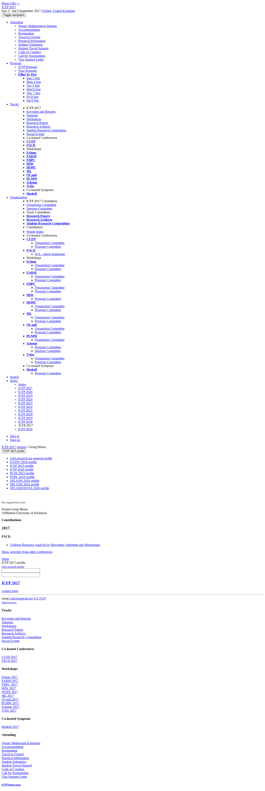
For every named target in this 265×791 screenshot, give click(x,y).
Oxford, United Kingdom (58, 11)
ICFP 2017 (9, 447)
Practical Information (32, 41)
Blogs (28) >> (11, 3)
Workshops (33, 119)
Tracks (14, 104)
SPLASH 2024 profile (24, 484)
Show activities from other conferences (27, 552)
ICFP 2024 (25, 399)
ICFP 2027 (25, 388)
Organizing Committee (41, 205)
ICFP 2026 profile (22, 469)
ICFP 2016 (25, 429)
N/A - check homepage (50, 254)
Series (22, 384)
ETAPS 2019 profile (23, 462)
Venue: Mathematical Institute (37, 26)
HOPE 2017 (10, 692)
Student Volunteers (30, 44)
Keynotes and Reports (40, 111)
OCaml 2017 (10, 699)
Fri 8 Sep (32, 97)
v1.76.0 (40, 598)
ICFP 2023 (25, 403)
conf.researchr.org (21, 598)
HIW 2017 (9, 688)
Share (5, 559)
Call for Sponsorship (31, 56)
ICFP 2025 (25, 395)
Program (15, 63)
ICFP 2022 (25, 407)
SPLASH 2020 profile (24, 480)
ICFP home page (11, 784)
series (21, 447)
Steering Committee (39, 208)
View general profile (13, 566)
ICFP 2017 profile (13, 451)
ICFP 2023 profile (22, 466)
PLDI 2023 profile (22, 473)
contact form (10, 591)
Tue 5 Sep (33, 85)
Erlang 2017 (10, 677)
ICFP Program (27, 67)
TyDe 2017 (9, 710)
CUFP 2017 (9, 657)
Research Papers (37, 123)
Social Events (35, 134)
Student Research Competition (46, 130)
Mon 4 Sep (33, 82)
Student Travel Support (33, 48)
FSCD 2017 (10, 660)
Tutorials (32, 115)
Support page (9, 602)
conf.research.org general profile (31, 458)
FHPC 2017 (10, 684)
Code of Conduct (29, 52)
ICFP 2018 (25, 421)
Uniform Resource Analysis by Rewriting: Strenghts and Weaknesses (55, 545)
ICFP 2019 (25, 418)
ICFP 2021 (25, 410)
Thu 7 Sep (33, 93)
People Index (35, 231)
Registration (26, 33)
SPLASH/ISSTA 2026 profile (29, 488)
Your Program (27, 70)
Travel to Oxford (29, 37)
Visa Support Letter (31, 59)
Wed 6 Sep (33, 89)
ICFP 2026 (25, 392)
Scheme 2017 (10, 707)
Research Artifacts (38, 126)
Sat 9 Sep (32, 100)
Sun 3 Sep (33, 78)
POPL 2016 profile (22, 477)
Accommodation (29, 29)
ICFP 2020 (25, 414)
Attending (16, 22)
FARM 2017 (10, 681)
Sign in (14, 436)
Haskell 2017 (10, 726)
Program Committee (48, 246)
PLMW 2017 (10, 703)
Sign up (15, 440)
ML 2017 (8, 695)
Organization (18, 197)
